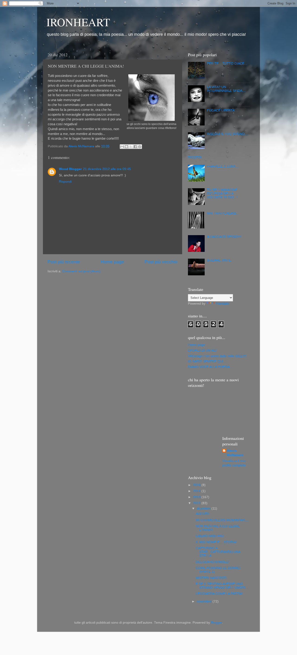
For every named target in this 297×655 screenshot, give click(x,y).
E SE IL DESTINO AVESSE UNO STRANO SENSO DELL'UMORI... (222, 585)
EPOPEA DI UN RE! (202, 350)
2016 (197, 485)
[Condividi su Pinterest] (139, 146)
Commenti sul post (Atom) (81, 271)
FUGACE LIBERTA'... (222, 110)
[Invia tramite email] (122, 146)
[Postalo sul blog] (126, 146)
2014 (197, 491)
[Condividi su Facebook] (135, 146)
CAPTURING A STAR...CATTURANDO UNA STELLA (218, 551)
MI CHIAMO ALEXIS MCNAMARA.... (222, 520)
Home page (112, 261)
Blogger (216, 622)
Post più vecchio (161, 261)
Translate (222, 303)
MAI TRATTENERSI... (223, 213)
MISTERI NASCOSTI (211, 578)
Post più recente (64, 261)
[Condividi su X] (131, 146)
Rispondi (65, 181)
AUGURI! (202, 514)
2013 (197, 497)
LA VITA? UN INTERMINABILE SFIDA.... (226, 88)
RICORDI (195, 157)
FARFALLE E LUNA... (222, 166)
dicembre (204, 508)
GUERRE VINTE (219, 260)
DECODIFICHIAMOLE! (212, 562)
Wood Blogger (70, 169)
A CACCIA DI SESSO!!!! (224, 237)
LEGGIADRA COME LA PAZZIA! (219, 594)
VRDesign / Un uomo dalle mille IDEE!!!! (217, 356)
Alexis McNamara (235, 453)
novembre (205, 601)
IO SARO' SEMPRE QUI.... (207, 361)
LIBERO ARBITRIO (210, 536)
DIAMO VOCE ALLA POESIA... (210, 367)
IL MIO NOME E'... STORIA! (216, 542)
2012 (197, 503)
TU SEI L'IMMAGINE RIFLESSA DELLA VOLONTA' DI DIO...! (222, 193)
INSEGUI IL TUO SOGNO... (227, 134)
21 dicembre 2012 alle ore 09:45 (107, 169)
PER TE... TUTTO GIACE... (227, 63)
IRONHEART (78, 21)
